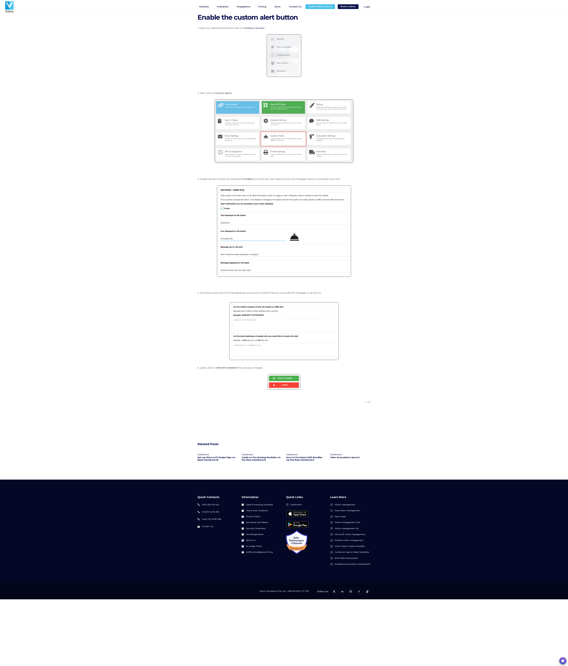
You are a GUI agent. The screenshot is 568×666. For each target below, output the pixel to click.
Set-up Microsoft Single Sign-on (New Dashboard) (216, 458)
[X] (334, 591)
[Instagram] (351, 591)
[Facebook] (359, 591)
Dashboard (203, 454)
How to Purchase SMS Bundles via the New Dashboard (304, 458)
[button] (563, 661)
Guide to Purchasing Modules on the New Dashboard (261, 458)
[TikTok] (367, 591)
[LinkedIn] (342, 591)
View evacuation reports (345, 457)
